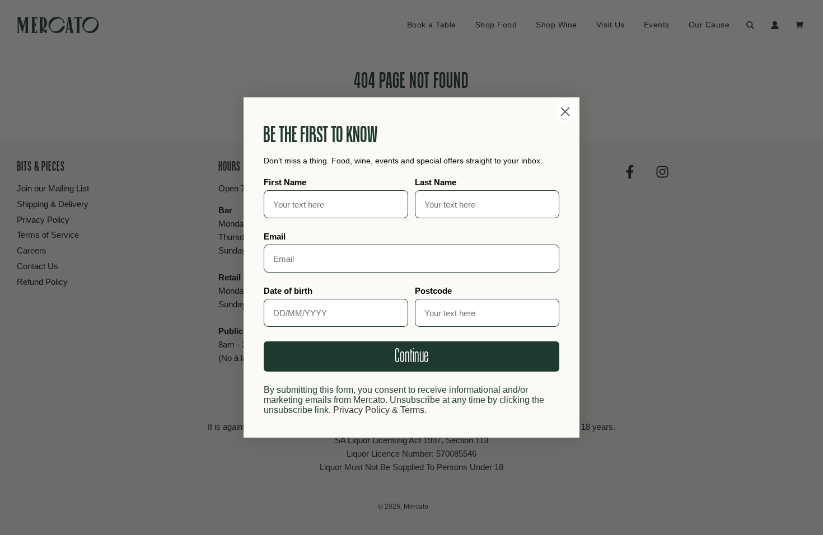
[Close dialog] (565, 111)
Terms (412, 410)
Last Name (435, 182)
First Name (285, 182)
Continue (411, 356)
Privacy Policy (361, 410)
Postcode (433, 290)
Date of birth (288, 290)
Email (275, 236)
